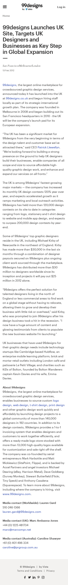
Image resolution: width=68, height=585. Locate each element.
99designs (9, 84)
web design (20, 405)
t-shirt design (38, 405)
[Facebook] (25, 577)
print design (57, 405)
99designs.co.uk (17, 98)
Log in (61, 7)
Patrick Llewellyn (48, 147)
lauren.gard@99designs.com (22, 511)
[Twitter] (29, 577)
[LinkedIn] (34, 577)
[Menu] (5, 6)
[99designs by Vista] (32, 6)
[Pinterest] (38, 577)
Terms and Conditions (29, 570)
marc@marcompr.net (17, 529)
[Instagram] (43, 577)
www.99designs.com (17, 494)
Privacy (50, 570)
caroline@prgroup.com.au (20, 547)
